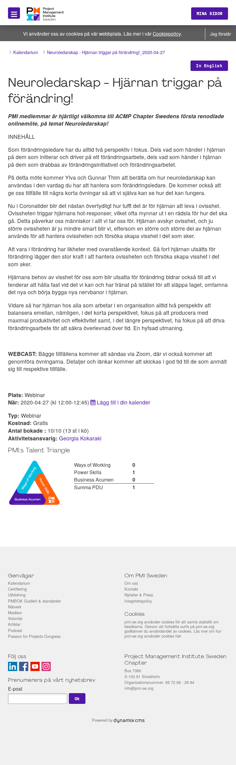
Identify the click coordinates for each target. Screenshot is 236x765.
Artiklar (14, 624)
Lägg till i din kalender (123, 402)
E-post (15, 688)
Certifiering (17, 589)
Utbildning (17, 595)
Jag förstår (220, 33)
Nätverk (14, 607)
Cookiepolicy (167, 33)
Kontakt (131, 589)
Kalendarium (19, 583)
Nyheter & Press (138, 595)
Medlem (15, 612)
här (178, 636)
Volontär (15, 618)
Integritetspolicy (138, 601)
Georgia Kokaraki (80, 438)
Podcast (15, 630)
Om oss (131, 583)
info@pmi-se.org (138, 688)
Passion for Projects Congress (34, 636)
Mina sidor (210, 13)
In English (209, 65)
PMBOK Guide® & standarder (34, 601)
